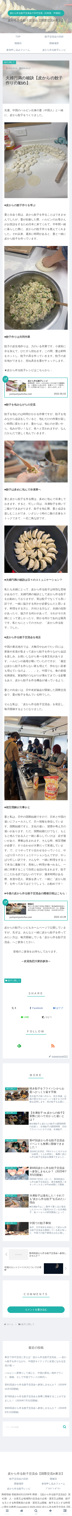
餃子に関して (14, 980)
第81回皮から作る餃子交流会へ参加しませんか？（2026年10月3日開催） (36, 1386)
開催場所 (18, 1483)
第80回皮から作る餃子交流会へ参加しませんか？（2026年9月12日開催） (36, 1410)
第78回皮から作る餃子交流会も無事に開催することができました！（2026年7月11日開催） (35, 1398)
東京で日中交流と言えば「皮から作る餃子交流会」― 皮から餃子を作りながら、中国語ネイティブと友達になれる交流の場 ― (35, 1361)
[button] (47, 1017)
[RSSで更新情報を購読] (52, 1045)
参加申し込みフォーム (53, 1483)
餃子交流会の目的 (18, 1478)
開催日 (53, 1478)
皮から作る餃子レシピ (18, 1488)
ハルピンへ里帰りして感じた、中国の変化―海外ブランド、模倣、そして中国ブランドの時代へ (34, 1375)
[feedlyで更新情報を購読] (19, 1045)
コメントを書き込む (36, 1309)
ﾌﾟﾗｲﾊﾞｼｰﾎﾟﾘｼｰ (53, 1488)
